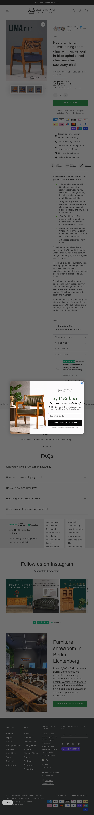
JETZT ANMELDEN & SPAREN (65, 423)
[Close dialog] (82, 383)
